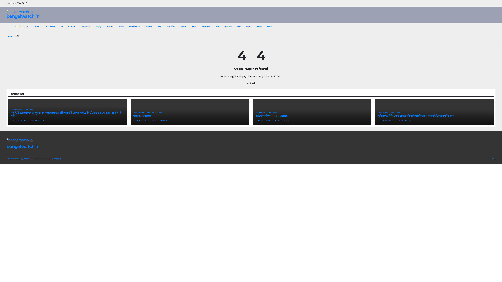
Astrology (22, 26)
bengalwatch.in (23, 16)
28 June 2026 (142, 121)
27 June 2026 (386, 121)
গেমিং (239, 26)
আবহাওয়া (149, 26)
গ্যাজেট (248, 26)
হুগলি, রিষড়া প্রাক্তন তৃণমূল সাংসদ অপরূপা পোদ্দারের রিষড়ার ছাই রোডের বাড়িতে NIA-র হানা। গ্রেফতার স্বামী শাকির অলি (66, 114)
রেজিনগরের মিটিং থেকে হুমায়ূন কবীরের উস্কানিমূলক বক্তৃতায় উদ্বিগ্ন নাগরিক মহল (416, 116)
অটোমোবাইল (86, 26)
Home (9, 36)
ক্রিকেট (194, 26)
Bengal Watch (37, 121)
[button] (488, 26)
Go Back (251, 83)
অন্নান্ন (98, 26)
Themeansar (55, 159)
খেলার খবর (228, 26)
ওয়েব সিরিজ (171, 26)
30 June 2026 (20, 121)
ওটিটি (160, 26)
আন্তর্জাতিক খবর (134, 26)
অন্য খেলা (110, 26)
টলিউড (269, 26)
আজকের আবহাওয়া (142, 116)
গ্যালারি (259, 26)
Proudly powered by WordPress (20, 159)
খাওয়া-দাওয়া (206, 26)
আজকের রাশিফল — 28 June (272, 116)
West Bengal (69, 26)
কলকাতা (183, 26)
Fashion (51, 26)
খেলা (217, 26)
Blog (37, 26)
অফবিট (121, 26)
